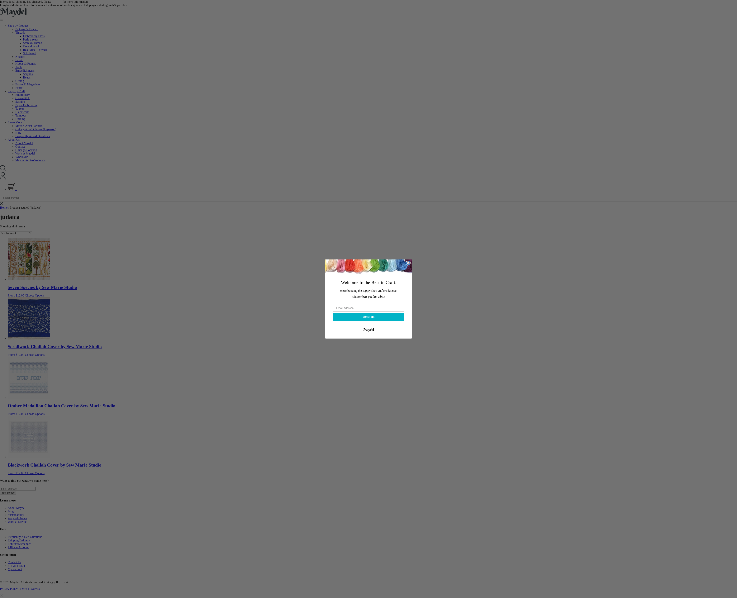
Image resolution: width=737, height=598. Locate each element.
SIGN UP (369, 317)
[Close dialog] (408, 263)
